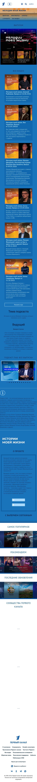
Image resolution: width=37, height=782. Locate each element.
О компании (6, 747)
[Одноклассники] (18, 504)
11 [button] (27, 382)
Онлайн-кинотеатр (29, 747)
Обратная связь (6, 755)
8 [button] (21, 382)
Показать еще (18, 305)
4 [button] (13, 382)
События (33, 755)
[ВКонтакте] (18, 500)
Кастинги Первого (28, 750)
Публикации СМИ (18, 758)
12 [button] (29, 382)
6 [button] (17, 382)
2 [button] (9, 382)
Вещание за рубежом (20, 766)
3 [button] (11, 382)
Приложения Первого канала (12, 750)
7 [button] (19, 382)
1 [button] (7, 382)
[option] (8, 56)
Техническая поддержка (20, 755)
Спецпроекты (16, 747)
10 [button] (25, 382)
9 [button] (23, 382)
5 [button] (15, 382)
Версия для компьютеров (18, 761)
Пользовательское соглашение (22, 752)
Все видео (8, 752)
